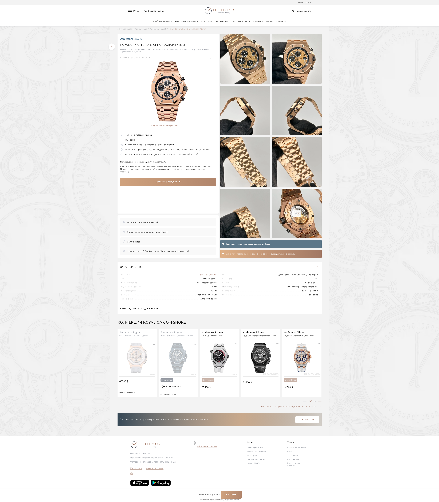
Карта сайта (136, 468)
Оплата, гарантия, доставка (139, 308)
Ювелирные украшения (186, 21)
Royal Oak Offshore (208, 274)
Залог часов (292, 455)
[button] (133, 11)
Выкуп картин (293, 459)
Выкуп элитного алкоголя (294, 464)
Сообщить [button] (231, 494)
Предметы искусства (225, 21)
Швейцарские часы (162, 21)
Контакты (281, 21)
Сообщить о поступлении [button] (168, 181)
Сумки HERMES (253, 463)
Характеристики (131, 266)
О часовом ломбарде (263, 21)
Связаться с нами (154, 468)
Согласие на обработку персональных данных (152, 462)
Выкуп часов (244, 21)
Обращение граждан (207, 446)
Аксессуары (206, 21)
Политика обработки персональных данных (151, 457)
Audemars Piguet (131, 39)
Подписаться (307, 419)
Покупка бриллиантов (296, 448)
